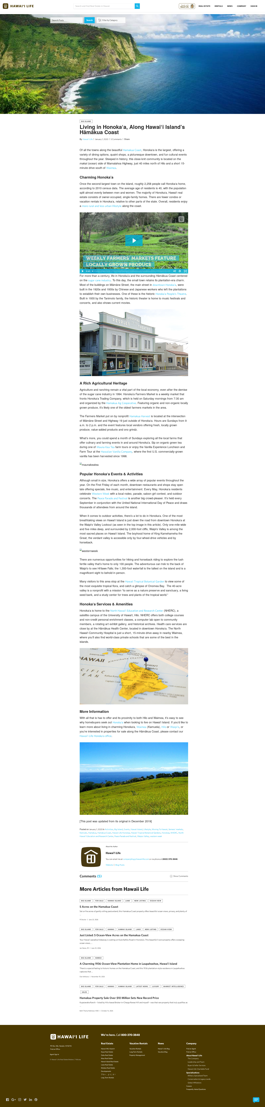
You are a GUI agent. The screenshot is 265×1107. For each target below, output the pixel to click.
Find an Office (55, 1049)
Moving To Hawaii (160, 829)
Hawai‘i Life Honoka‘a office (96, 735)
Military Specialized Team (198, 1075)
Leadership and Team (196, 1062)
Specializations (192, 1072)
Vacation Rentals (135, 1049)
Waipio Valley (143, 836)
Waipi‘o (174, 726)
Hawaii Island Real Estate (109, 1061)
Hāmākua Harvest (139, 416)
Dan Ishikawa (84, 976)
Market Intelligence (173, 986)
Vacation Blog (162, 1052)
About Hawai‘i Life (194, 1055)
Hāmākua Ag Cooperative (121, 403)
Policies (78, 1059)
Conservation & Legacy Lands (199, 1079)
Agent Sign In (54, 1054)
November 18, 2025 (98, 976)
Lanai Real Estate (107, 1065)
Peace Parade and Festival (112, 498)
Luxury (155, 986)
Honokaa (165, 833)
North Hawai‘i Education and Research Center (136, 610)
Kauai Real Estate (107, 1052)
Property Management (137, 1055)
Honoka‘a (118, 722)
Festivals (83, 833)
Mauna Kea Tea (106, 447)
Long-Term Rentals (135, 1052)
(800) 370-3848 (169, 859)
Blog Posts (119, 865)
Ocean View (155, 901)
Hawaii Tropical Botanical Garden (144, 581)
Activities (109, 829)
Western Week (100, 493)
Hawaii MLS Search (108, 1049)
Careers (189, 1086)
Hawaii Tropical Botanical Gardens (146, 833)
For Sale (99, 901)
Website (109, 865)
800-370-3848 (130, 1034)
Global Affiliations (194, 1083)
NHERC (174, 833)
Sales (84, 992)
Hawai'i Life (88, 139)
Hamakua (92, 833)
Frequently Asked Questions (196, 1089)
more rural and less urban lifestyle (101, 205)
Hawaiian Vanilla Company (116, 451)
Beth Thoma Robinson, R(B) (89, 1011)
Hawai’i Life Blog (164, 1049)
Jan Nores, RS (84, 948)
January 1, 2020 (101, 139)
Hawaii (111, 929)
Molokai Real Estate (108, 1068)
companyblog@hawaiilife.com (136, 859)
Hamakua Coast (104, 833)
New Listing (140, 901)
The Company (193, 1058)
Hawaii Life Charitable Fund (198, 1069)
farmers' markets (176, 829)
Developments (106, 1071)
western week (156, 836)
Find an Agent (191, 1049)
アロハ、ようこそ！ (108, 1074)
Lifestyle (147, 829)
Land (127, 901)
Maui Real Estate (107, 1058)
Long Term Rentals (107, 1077)
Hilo (164, 726)
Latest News (142, 986)
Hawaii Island (136, 829)
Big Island (86, 121)
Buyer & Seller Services (197, 1065)
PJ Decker (83, 919)
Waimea (111, 167)
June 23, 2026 (93, 919)
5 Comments (116, 139)
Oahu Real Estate (107, 1055)
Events (127, 829)
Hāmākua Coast (132, 150)
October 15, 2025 (107, 1011)
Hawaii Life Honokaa (121, 833)
